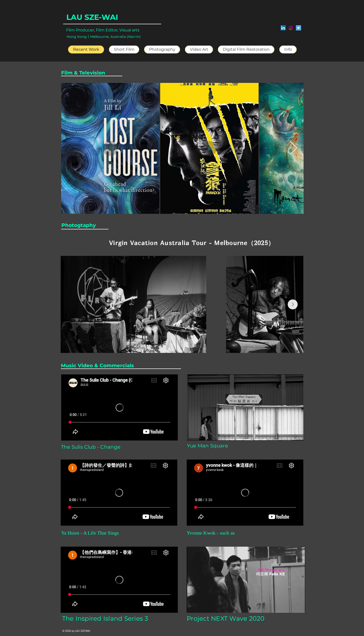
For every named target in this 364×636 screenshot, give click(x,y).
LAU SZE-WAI (92, 17)
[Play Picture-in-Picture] (288, 434)
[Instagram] (290, 27)
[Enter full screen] (296, 434)
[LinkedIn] (283, 27)
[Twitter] (298, 27)
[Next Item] (293, 148)
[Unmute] (201, 434)
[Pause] (193, 434)
